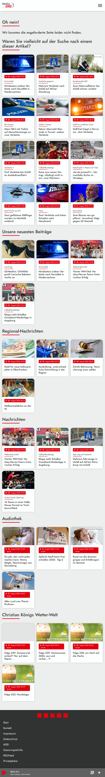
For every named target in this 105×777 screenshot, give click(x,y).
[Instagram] (52, 715)
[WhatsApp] (39, 715)
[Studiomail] (59, 715)
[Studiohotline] (65, 715)
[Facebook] (46, 715)
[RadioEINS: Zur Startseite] (49, 5)
